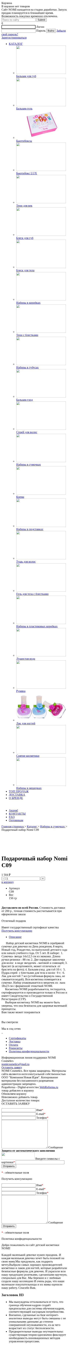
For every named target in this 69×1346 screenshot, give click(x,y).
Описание (15, 936)
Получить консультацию (16, 930)
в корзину (7, 882)
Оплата (13, 1044)
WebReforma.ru (49, 1087)
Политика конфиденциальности (29, 1051)
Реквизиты (15, 1048)
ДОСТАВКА (17, 794)
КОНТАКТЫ (17, 813)
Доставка (14, 1041)
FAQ (12, 817)
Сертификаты (17, 1038)
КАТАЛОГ (16, 43)
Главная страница (12, 826)
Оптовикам (16, 820)
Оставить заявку (11, 1067)
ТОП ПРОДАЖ (19, 791)
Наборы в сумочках (53, 826)
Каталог (32, 826)
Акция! (13, 810)
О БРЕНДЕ (16, 798)
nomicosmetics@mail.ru (15, 1064)
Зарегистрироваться (13, 37)
